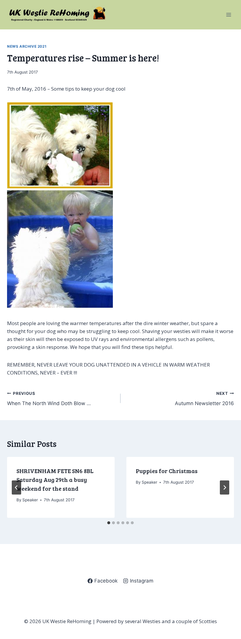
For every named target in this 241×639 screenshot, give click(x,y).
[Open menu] (228, 14)
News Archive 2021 (26, 46)
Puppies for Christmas (167, 471)
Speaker (30, 499)
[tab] (108, 522)
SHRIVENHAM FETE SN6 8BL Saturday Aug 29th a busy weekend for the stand (54, 479)
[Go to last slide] (16, 487)
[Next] (224, 487)
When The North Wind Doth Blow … (49, 399)
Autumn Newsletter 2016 (204, 399)
